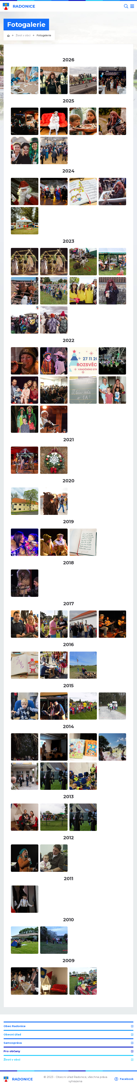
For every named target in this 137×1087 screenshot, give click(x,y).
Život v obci (23, 35)
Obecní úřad (12, 1034)
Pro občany (12, 1051)
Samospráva (13, 1042)
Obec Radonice (15, 1026)
